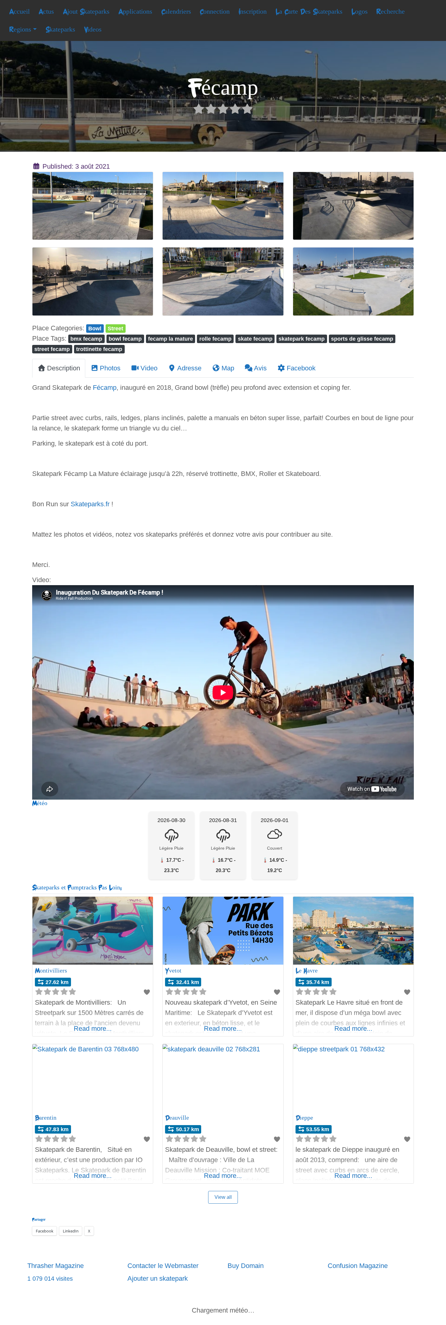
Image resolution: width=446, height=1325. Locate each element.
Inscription (252, 11)
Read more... (93, 1028)
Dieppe (304, 1117)
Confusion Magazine (358, 1265)
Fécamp (105, 387)
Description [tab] (63, 368)
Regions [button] (20, 29)
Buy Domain (246, 1265)
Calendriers (176, 11)
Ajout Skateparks (86, 11)
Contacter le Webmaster (162, 1265)
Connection (215, 11)
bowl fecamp (125, 338)
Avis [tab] (260, 368)
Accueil (19, 11)
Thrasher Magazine (55, 1265)
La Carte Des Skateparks (309, 11)
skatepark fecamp (302, 338)
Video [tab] (148, 368)
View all (223, 1197)
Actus (46, 11)
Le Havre (307, 970)
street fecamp (52, 349)
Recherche (390, 11)
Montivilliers (51, 970)
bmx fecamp (86, 338)
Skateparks (60, 29)
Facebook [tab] (301, 368)
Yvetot (173, 970)
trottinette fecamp (99, 349)
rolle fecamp (215, 338)
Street (115, 328)
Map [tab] (227, 368)
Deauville (177, 1117)
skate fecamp (255, 338)
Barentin (45, 1117)
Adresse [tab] (189, 368)
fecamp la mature (170, 338)
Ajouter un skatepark (157, 1278)
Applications (135, 11)
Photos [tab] (110, 368)
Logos (359, 11)
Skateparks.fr (90, 504)
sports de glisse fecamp (362, 338)
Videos (93, 29)
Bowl (94, 328)
